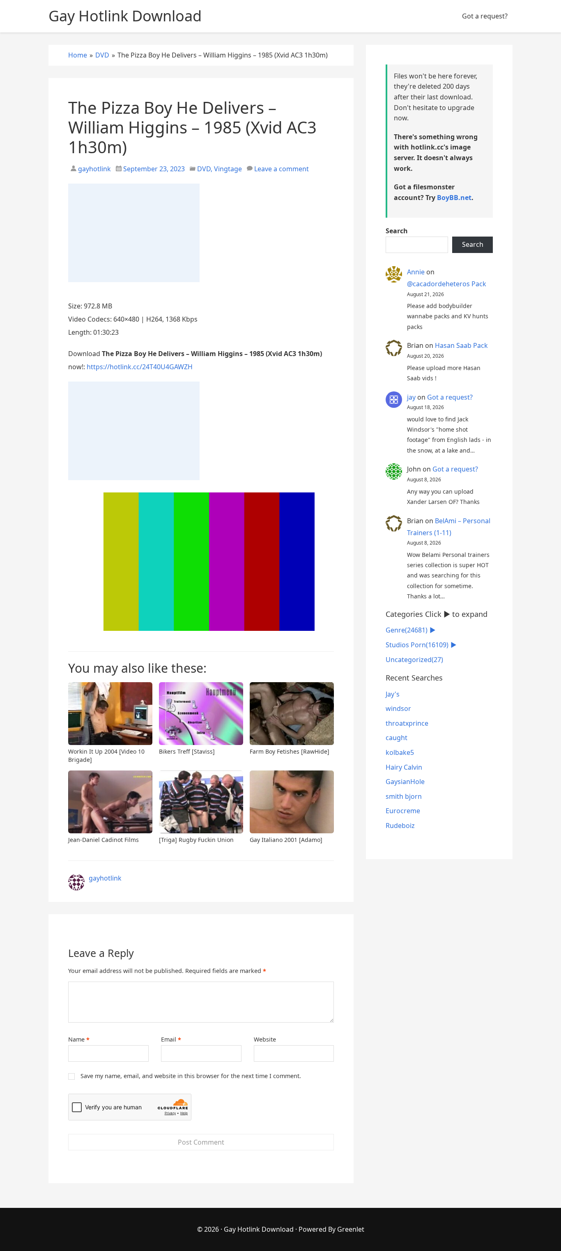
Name (79, 1039)
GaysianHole (405, 781)
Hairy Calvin (404, 767)
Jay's (393, 694)
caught (396, 737)
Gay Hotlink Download (259, 1229)
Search (397, 230)
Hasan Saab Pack (461, 345)
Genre (407, 630)
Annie (416, 271)
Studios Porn (417, 644)
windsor (398, 708)
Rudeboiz (400, 825)
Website (265, 1039)
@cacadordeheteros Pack (446, 283)
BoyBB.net (454, 197)
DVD (204, 168)
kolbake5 (400, 752)
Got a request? (485, 16)
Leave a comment (281, 168)
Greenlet (350, 1229)
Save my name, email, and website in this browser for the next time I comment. (190, 1076)
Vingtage (228, 168)
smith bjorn (404, 796)
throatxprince (407, 723)
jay (411, 397)
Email (171, 1039)
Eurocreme (403, 810)
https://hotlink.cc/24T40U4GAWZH (140, 366)
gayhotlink (93, 168)
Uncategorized (414, 659)
